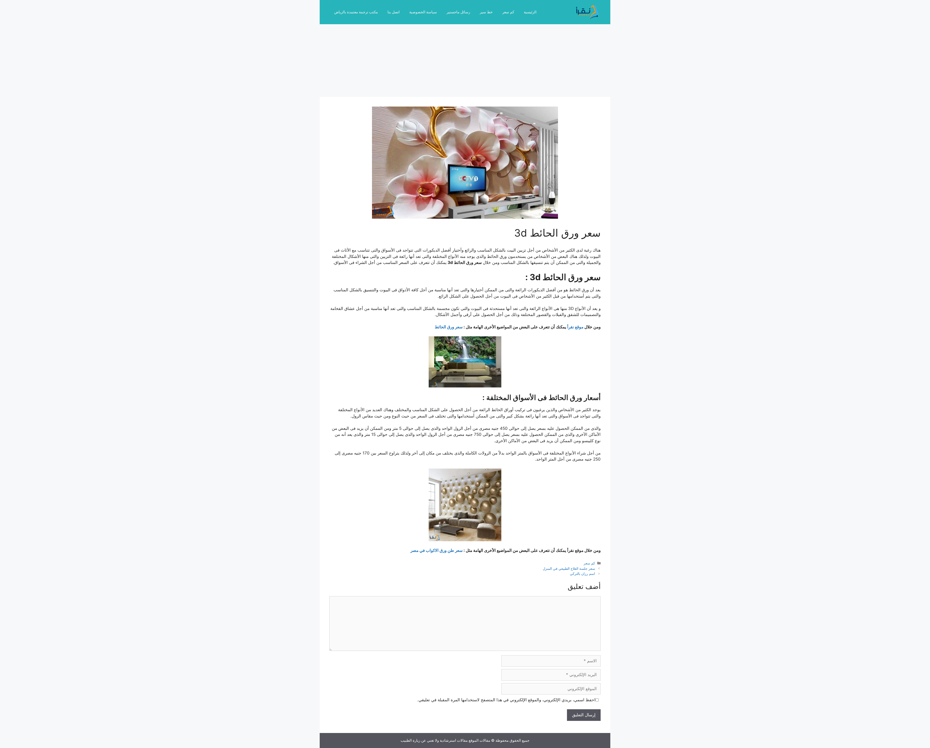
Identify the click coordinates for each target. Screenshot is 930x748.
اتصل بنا (394, 12)
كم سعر (508, 12)
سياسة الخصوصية (423, 12)
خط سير (486, 12)
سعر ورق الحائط (449, 326)
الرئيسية (530, 12)
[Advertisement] (465, 60)
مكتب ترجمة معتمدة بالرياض (356, 12)
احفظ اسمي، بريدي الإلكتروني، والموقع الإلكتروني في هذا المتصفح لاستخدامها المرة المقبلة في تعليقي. (506, 699)
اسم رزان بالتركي (582, 573)
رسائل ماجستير (458, 12)
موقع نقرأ (575, 326)
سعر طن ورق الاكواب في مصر (437, 550)
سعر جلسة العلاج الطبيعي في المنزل (569, 568)
